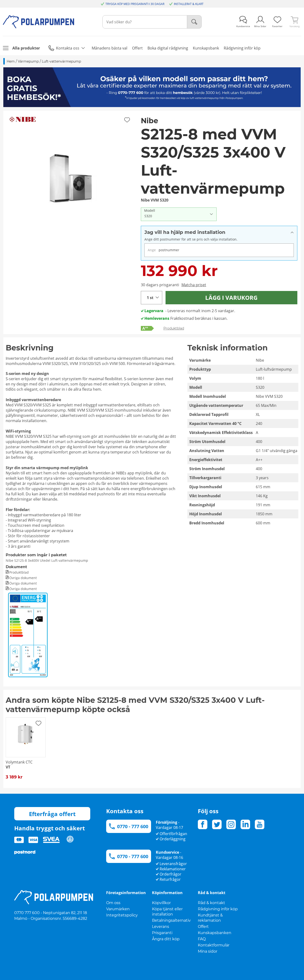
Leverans (160, 926)
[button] (70, 178)
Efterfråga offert (52, 814)
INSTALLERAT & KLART (189, 4)
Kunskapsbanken (214, 933)
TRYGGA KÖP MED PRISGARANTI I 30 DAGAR (134, 4)
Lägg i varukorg (231, 297)
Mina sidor (207, 951)
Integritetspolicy (122, 915)
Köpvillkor (161, 903)
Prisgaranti (162, 933)
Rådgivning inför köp (218, 909)
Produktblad (173, 328)
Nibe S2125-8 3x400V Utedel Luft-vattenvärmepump (47, 560)
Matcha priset (193, 284)
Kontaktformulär (213, 945)
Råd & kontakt (211, 903)
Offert (203, 926)
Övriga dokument (23, 578)
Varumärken (118, 909)
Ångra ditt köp (166, 939)
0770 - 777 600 (132, 826)
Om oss (113, 903)
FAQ (202, 939)
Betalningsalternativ (171, 920)
